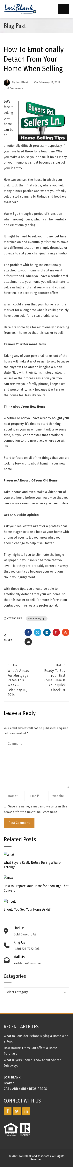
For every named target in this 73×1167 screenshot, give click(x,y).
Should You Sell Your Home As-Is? (27, 909)
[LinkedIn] (26, 1111)
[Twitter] (17, 1111)
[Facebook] (7, 1111)
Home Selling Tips (37, 618)
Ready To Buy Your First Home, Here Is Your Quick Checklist (54, 677)
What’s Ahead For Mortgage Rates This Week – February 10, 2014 (18, 680)
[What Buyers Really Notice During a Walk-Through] (9, 854)
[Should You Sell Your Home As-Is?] (10, 901)
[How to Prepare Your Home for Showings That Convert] (8, 878)
